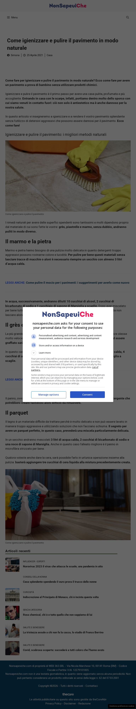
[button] (68, 352)
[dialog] (68, 354)
